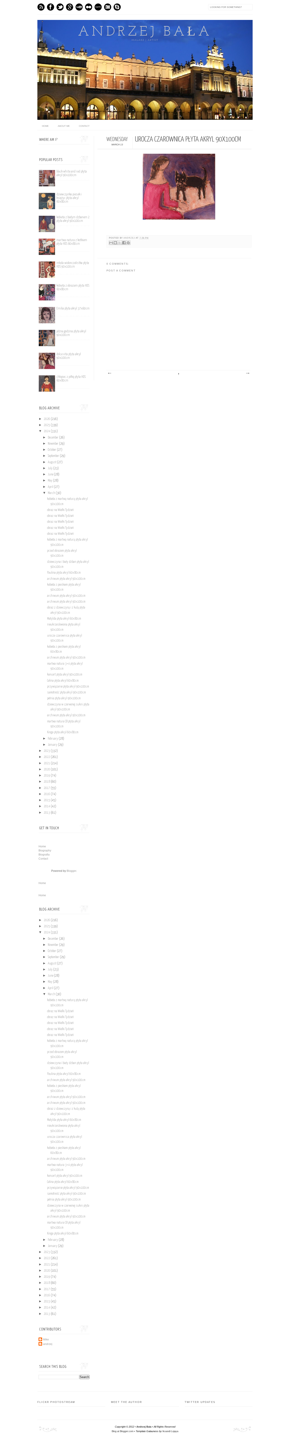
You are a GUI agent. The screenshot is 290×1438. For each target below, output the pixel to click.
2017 (47, 788)
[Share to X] (119, 242)
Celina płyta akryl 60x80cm (63, 680)
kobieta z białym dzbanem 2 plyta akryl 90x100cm (72, 219)
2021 (47, 763)
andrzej (129, 238)
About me (64, 126)
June (51, 474)
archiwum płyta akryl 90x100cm (66, 578)
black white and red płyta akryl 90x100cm (71, 173)
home (45, 126)
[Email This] (111, 242)
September (54, 456)
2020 (47, 769)
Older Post (247, 373)
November (53, 443)
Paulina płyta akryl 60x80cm (64, 572)
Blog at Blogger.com (122, 1431)
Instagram (107, 7)
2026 (47, 419)
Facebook (50, 7)
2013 (47, 812)
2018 (47, 781)
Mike (46, 1339)
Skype (117, 7)
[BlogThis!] (115, 242)
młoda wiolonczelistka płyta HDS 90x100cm (72, 264)
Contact (84, 126)
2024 (47, 431)
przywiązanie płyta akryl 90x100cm (68, 686)
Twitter (60, 7)
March (52, 493)
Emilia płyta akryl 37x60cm (72, 308)
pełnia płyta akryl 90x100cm (64, 698)
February (53, 738)
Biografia (44, 854)
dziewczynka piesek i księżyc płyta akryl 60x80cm (69, 198)
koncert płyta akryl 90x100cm (64, 674)
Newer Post (109, 373)
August (52, 462)
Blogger (71, 870)
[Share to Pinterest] (128, 242)
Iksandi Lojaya (170, 1431)
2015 (47, 800)
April (51, 487)
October (52, 449)
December (53, 437)
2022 (47, 757)
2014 (47, 806)
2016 (47, 794)
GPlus (69, 7)
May (50, 480)
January (53, 744)
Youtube (79, 7)
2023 (47, 751)
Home (42, 846)
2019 (47, 775)
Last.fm (98, 7)
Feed (41, 7)
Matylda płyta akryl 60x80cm (64, 618)
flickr (88, 7)
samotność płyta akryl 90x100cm (66, 692)
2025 (47, 425)
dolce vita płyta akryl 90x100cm (68, 356)
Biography (45, 850)
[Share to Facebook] (124, 242)
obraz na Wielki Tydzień (60, 510)
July (50, 468)
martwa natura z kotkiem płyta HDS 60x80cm (71, 241)
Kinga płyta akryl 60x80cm (62, 732)
